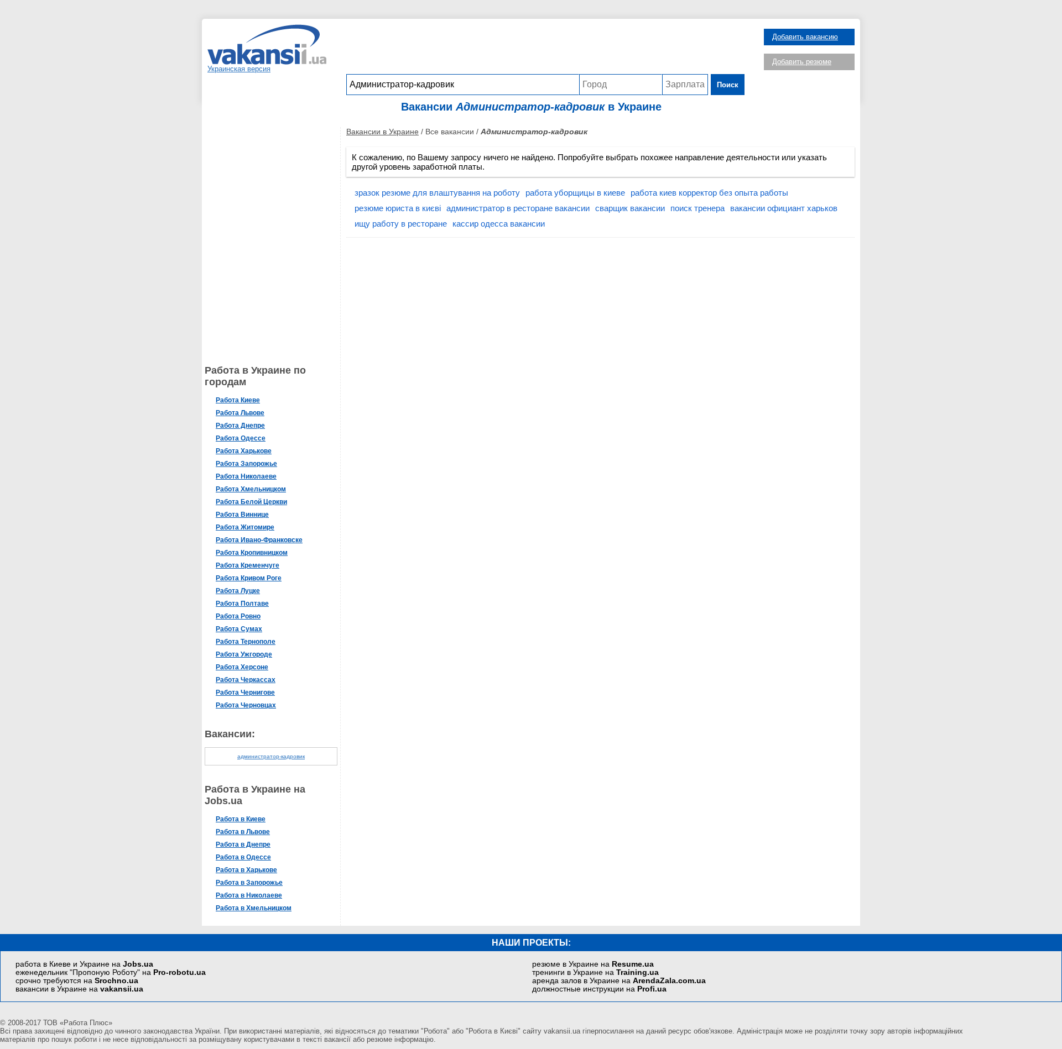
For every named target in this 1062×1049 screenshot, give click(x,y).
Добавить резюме (801, 61)
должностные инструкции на (599, 989)
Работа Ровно (238, 616)
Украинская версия (238, 69)
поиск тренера (697, 208)
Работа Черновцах (246, 705)
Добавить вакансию (805, 37)
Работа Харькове (244, 451)
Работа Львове (240, 413)
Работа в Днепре (243, 844)
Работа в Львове (243, 832)
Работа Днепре (240, 425)
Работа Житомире (245, 527)
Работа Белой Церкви (251, 502)
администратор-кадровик (271, 756)
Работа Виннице (242, 514)
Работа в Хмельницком (253, 908)
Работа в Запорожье (249, 883)
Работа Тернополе (245, 642)
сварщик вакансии (630, 208)
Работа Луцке (238, 591)
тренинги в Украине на (595, 972)
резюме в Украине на (593, 964)
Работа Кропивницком (252, 553)
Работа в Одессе (243, 857)
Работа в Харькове (246, 870)
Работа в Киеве (241, 819)
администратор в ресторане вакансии (518, 208)
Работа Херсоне (242, 667)
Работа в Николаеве (249, 895)
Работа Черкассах (245, 680)
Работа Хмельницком (251, 489)
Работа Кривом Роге (249, 578)
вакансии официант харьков (783, 208)
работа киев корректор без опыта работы (709, 192)
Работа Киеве (238, 400)
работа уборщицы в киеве (575, 192)
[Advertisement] (545, 49)
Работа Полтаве (242, 603)
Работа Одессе (241, 438)
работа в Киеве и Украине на (84, 964)
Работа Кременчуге (247, 565)
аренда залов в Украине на (619, 981)
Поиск (727, 85)
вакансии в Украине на (79, 989)
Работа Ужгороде (244, 654)
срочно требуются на (76, 981)
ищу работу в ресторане (401, 223)
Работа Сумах (239, 629)
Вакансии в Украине (382, 131)
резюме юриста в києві (398, 208)
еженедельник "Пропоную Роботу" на (110, 972)
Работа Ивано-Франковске (259, 540)
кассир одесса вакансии (498, 223)
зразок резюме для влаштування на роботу (437, 192)
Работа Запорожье (246, 464)
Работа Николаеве (246, 476)
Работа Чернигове (245, 692)
